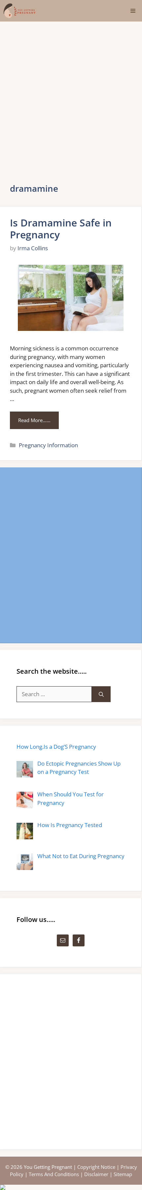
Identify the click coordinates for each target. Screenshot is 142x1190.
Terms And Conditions (54, 1174)
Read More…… (34, 420)
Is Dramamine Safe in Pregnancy (61, 228)
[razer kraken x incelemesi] (71, 1187)
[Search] (101, 694)
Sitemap (123, 1174)
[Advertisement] (71, 96)
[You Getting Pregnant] (19, 10)
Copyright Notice (96, 1167)
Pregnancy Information (48, 445)
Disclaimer (96, 1174)
